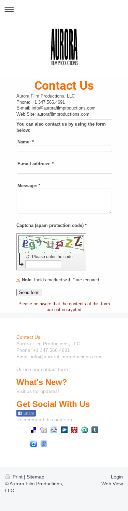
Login (117, 477)
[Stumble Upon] (84, 429)
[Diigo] (33, 443)
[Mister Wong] (74, 429)
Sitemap (35, 477)
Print (17, 477)
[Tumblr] (94, 429)
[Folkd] (64, 429)
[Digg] (43, 429)
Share (28, 413)
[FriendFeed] (43, 443)
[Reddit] (54, 429)
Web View (112, 483)
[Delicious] (33, 429)
